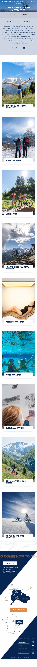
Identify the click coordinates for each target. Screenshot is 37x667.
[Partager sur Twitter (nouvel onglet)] (17, 48)
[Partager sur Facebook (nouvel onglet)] (13, 48)
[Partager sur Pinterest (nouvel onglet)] (20, 48)
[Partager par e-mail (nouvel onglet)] (24, 48)
